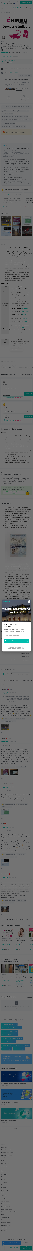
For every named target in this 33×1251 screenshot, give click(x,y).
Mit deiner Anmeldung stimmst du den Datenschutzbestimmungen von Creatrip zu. (16, 648)
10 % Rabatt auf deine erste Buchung (16, 641)
